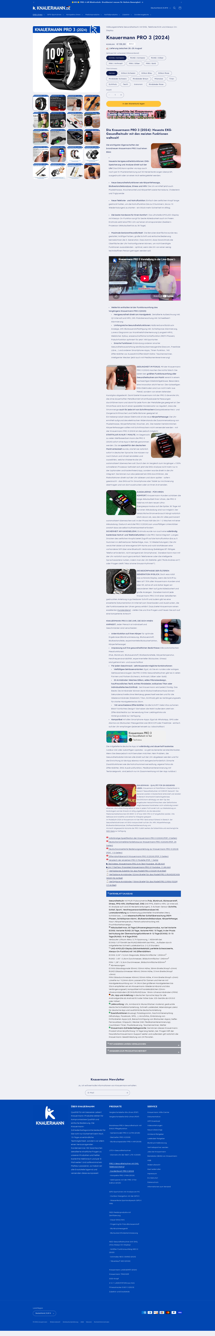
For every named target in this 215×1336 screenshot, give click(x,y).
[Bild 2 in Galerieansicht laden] (58, 103)
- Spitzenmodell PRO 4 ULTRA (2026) (124, 1133)
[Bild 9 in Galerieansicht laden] (41, 137)
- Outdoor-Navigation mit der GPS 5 (124, 1196)
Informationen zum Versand (159, 1187)
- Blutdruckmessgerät (118, 1228)
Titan (171, 79)
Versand (89, 1322)
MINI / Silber (134, 63)
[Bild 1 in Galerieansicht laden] (41, 103)
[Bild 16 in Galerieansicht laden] (75, 154)
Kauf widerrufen (154, 1169)
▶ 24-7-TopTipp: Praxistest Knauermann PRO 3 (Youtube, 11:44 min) (138, 867)
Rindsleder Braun (140, 79)
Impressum (152, 1174)
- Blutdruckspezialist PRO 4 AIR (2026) (125, 1142)
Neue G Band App (154, 1130)
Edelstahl (139, 85)
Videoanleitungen (154, 1125)
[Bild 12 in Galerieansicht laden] (75, 137)
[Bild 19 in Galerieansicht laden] (41, 171)
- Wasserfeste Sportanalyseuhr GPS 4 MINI (125, 1202)
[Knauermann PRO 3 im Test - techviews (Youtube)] (136, 743)
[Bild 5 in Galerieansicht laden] (41, 120)
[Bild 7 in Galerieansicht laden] (75, 120)
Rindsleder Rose (156, 84)
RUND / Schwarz (137, 58)
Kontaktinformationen (101, 1322)
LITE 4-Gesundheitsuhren (120, 1150)
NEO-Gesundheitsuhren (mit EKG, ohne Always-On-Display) (123, 1243)
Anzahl (108, 90)
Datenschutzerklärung (70, 1322)
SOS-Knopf (114, 1279)
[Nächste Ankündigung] (181, 2)
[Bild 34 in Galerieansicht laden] (92, 171)
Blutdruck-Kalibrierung (157, 1143)
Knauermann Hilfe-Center (158, 1112)
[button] (38, 14)
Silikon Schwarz (128, 73)
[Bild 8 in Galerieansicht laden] (92, 120)
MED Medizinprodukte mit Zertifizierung (120, 1214)
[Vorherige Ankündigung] (33, 2)
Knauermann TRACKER (119, 1274)
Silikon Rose (163, 73)
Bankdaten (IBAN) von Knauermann (162, 1156)
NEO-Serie (110, 831)
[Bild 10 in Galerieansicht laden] (58, 137)
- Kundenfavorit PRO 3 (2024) (121, 1171)
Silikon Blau (146, 73)
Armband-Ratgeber (155, 1134)
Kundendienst (124, 610)
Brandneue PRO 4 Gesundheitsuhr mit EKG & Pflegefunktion (125, 1127)
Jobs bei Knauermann (156, 1152)
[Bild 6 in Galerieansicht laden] (58, 120)
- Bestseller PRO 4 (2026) (119, 1137)
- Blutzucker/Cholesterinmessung (123, 1233)
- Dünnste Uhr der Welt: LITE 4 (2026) (124, 1155)
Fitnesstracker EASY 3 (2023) (121, 1287)
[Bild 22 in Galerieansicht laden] (58, 171)
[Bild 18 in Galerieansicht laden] (92, 154)
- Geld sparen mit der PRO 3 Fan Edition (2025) (123, 1181)
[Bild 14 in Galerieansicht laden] (41, 154)
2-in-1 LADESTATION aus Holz (121, 1283)
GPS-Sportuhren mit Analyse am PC (124, 1192)
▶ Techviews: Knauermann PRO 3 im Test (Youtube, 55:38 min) (135, 864)
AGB (149, 1160)
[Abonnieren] (127, 1093)
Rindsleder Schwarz (118, 79)
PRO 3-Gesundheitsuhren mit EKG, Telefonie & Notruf (124, 1165)
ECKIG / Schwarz (116, 58)
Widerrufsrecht (153, 1165)
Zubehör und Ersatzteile (119, 1292)
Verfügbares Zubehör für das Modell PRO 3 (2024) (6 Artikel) (137, 871)
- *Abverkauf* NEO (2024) (119, 1261)
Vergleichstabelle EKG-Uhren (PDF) (124, 1117)
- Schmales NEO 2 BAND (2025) (122, 1257)
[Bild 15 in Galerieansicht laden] (58, 154)
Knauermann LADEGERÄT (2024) (123, 1270)
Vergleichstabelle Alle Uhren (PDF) (123, 1112)
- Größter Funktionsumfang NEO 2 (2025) (123, 1250)
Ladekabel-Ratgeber (156, 1138)
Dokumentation (154, 1117)
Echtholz (113, 84)
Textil (125, 84)
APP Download (153, 1121)
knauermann (42, 1322)
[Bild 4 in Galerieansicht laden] (92, 103)
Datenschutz (152, 1182)
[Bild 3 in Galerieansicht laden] (75, 103)
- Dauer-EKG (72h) (116, 1220)
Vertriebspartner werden (157, 1147)
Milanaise (159, 79)
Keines (112, 73)
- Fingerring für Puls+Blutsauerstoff (124, 1224)
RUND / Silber (157, 58)
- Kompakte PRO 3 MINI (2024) (121, 1175)
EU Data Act (152, 1178)
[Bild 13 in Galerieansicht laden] (92, 137)
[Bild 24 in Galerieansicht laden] (75, 171)
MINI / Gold (151, 63)
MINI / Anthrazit (116, 63)
